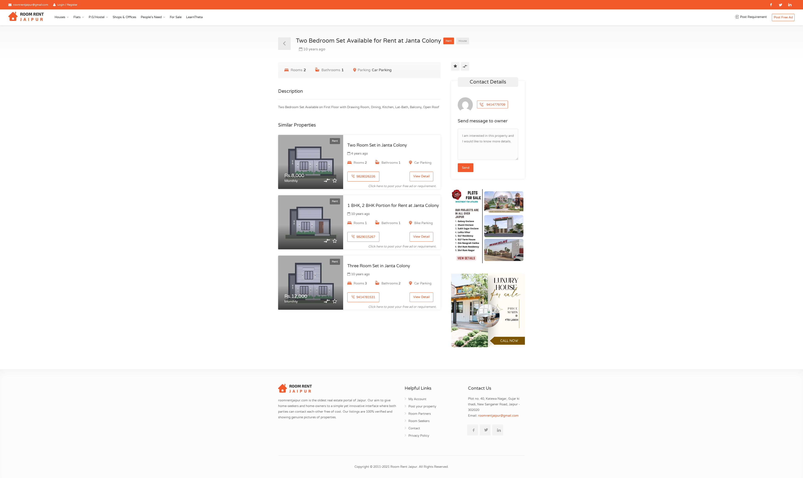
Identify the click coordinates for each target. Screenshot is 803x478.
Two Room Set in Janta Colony (377, 145)
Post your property (422, 406)
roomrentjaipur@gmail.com (30, 4)
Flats (77, 17)
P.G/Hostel (97, 17)
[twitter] (780, 4)
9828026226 (365, 176)
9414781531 (365, 297)
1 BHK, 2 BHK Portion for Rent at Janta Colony (393, 205)
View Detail (421, 176)
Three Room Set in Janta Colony (378, 266)
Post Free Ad (783, 17)
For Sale (176, 17)
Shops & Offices (124, 17)
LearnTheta (194, 17)
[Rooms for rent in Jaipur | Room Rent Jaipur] (26, 17)
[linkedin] (790, 4)
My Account (417, 399)
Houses (60, 17)
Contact (414, 428)
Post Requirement (753, 17)
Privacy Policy (418, 435)
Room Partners (419, 414)
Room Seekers (419, 421)
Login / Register (67, 4)
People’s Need (151, 17)
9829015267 (365, 237)
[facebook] (771, 4)
